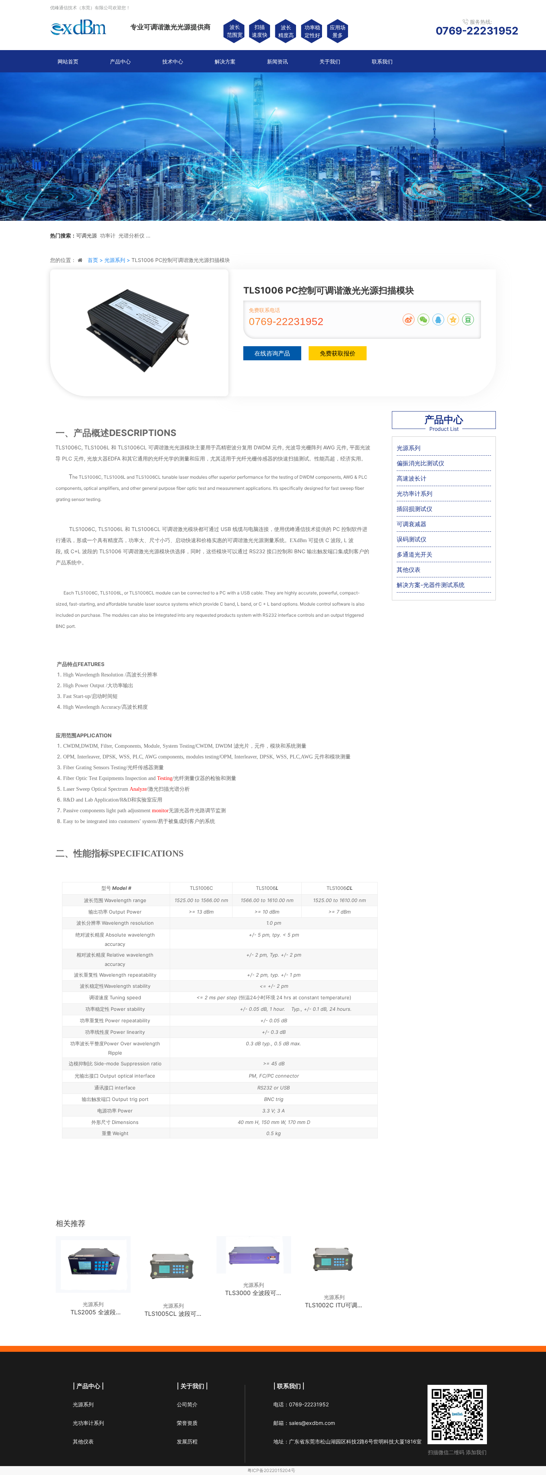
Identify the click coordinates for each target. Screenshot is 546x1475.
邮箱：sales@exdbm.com (304, 1423)
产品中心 (120, 61)
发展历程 (187, 1441)
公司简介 (187, 1404)
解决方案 (225, 61)
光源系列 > (117, 260)
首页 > (96, 260)
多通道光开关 (414, 554)
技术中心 (172, 61)
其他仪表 (408, 569)
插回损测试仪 (414, 508)
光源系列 (408, 448)
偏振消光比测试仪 (420, 463)
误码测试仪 (411, 539)
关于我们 (329, 61)
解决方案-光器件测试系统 (431, 585)
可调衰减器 (411, 524)
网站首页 (68, 61)
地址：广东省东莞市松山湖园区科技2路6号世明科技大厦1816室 (347, 1441)
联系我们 (382, 61)
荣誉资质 (187, 1423)
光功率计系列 (414, 493)
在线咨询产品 (272, 353)
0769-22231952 (286, 321)
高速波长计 (411, 478)
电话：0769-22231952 (301, 1404)
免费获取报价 (337, 353)
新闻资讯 (277, 61)
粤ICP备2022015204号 (271, 1470)
